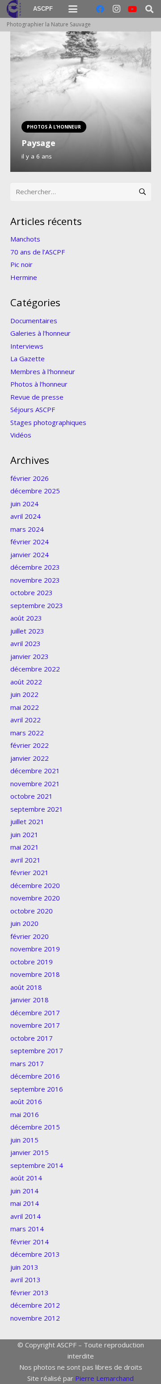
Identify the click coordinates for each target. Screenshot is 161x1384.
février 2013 (29, 1292)
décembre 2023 (35, 567)
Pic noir (21, 264)
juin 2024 (24, 503)
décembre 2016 (35, 1075)
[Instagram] (116, 9)
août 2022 (26, 681)
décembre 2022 (35, 668)
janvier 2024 (29, 554)
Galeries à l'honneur (40, 333)
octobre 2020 (31, 910)
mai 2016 (24, 1114)
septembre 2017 (36, 1050)
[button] (73, 8)
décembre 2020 (35, 885)
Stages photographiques (48, 422)
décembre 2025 (35, 490)
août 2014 (26, 1177)
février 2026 (29, 478)
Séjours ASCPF (32, 409)
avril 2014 (25, 1216)
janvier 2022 (29, 758)
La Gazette (27, 358)
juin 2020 (24, 923)
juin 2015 (24, 1139)
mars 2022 (27, 732)
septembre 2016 (36, 1088)
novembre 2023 (35, 579)
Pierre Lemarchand (104, 1378)
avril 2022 (25, 719)
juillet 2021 (27, 821)
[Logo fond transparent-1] (15, 9)
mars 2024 (27, 529)
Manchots (25, 238)
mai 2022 (24, 707)
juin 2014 (24, 1190)
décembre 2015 (35, 1126)
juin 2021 (24, 834)
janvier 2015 (29, 1152)
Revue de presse (37, 396)
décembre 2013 (35, 1254)
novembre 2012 (35, 1317)
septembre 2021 (36, 809)
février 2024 (29, 541)
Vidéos (20, 434)
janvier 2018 (29, 999)
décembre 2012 (35, 1305)
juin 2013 (24, 1267)
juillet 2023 (27, 630)
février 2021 (29, 872)
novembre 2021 (35, 783)
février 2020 (29, 936)
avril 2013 (25, 1279)
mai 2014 (24, 1203)
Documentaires (33, 320)
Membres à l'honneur (42, 371)
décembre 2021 (35, 770)
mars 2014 (27, 1228)
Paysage (38, 143)
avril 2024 (25, 516)
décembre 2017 (35, 1012)
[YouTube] (132, 9)
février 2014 (29, 1241)
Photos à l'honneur (39, 383)
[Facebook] (100, 9)
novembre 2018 (35, 974)
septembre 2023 (36, 605)
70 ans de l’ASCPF (37, 251)
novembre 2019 (35, 948)
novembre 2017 (35, 1025)
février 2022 (29, 745)
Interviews (26, 346)
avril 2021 (25, 859)
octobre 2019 (31, 961)
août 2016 (26, 1101)
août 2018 (26, 987)
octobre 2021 (31, 796)
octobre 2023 (31, 592)
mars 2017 (27, 1063)
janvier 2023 (29, 656)
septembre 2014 (36, 1165)
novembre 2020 (35, 897)
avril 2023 (25, 643)
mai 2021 (24, 846)
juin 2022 (24, 694)
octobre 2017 (31, 1038)
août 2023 (26, 617)
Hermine (23, 277)
